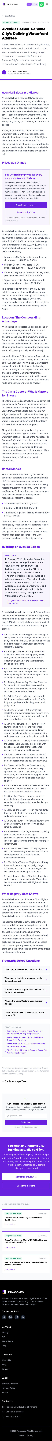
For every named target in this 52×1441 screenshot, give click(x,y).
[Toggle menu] (47, 4)
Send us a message (15, 1412)
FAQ (4, 1345)
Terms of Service (10, 1383)
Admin (5, 1392)
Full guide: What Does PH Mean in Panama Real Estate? (26, 601)
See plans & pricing (26, 212)
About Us (6, 1360)
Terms (21, 1436)
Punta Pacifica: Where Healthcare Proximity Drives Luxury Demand (26, 1045)
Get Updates (26, 1122)
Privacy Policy (8, 1388)
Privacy (30, 1436)
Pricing (5, 1332)
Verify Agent (7, 1341)
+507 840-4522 (13, 1416)
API (3, 1337)
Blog (4, 1364)
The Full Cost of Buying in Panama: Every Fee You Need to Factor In (27, 1051)
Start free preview (24, 205)
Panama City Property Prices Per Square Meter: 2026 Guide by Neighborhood (24, 1032)
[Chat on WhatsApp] (41, 4)
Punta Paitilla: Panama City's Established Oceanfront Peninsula (25, 1038)
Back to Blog (10, 16)
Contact (5, 1369)
